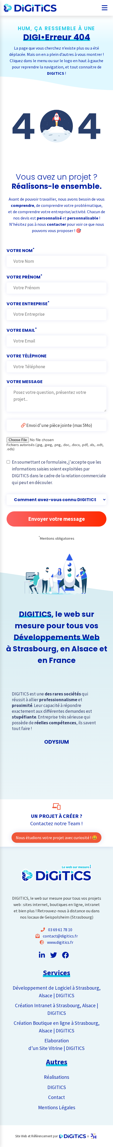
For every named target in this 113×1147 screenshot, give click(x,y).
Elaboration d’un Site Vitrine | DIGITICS (56, 1044)
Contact (56, 1097)
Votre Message (25, 382)
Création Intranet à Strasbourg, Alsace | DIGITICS (56, 1009)
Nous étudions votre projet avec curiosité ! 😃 (56, 837)
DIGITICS (56, 1087)
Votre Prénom (24, 276)
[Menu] (104, 6)
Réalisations (56, 1077)
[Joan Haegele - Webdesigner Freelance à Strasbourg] (93, 1136)
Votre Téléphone (27, 356)
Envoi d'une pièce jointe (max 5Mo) (58, 425)
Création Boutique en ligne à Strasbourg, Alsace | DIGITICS (57, 1027)
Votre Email (22, 329)
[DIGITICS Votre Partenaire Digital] (23, 8)
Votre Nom (20, 250)
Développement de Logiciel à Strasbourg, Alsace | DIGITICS (57, 992)
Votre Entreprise (28, 303)
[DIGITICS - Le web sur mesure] (72, 1136)
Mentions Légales (56, 1107)
